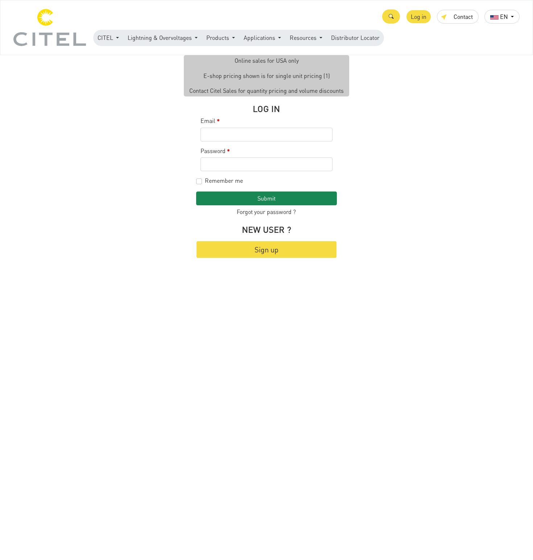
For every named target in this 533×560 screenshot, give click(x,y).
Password (215, 151)
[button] (391, 16)
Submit (266, 198)
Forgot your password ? (266, 211)
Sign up (266, 249)
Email (210, 121)
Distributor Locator (355, 37)
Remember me (224, 180)
